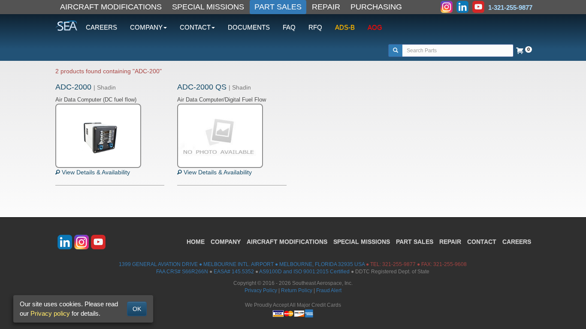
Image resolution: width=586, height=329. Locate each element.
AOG (375, 27)
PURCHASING (376, 7)
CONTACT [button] (195, 27)
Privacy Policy (261, 290)
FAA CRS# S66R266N (182, 272)
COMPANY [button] (146, 27)
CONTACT (481, 241)
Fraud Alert (328, 290)
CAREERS (101, 27)
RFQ (315, 27)
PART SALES (278, 7)
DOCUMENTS (249, 27)
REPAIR (326, 7)
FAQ (289, 27)
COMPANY (226, 241)
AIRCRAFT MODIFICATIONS (111, 7)
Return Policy (296, 290)
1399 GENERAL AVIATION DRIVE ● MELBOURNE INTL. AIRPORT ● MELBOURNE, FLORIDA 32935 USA (242, 264)
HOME (196, 241)
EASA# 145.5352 (234, 272)
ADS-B (345, 27)
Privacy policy (50, 313)
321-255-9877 (399, 264)
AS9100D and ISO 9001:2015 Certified (304, 272)
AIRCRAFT (287, 241)
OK (137, 308)
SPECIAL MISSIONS (208, 7)
